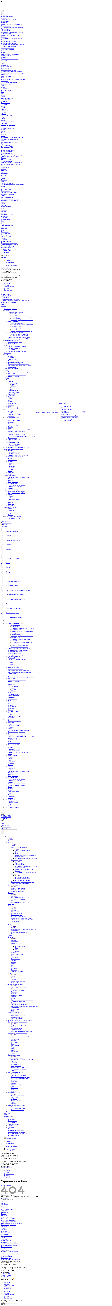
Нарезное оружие (20, 863)
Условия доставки (6, 1234)
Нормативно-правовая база (9, 1242)
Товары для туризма (17, 1058)
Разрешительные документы (9, 1243)
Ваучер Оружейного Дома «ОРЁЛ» (11, 1223)
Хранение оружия (6, 1255)
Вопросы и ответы (6, 1236)
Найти (3, 1304)
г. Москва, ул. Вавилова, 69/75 (10, 299)
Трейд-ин (3, 1253)
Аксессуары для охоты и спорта (20, 1036)
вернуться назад (8, 1199)
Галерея (3, 1228)
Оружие (13, 845)
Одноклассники (9, 286)
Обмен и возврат (6, 1240)
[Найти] (2, 12)
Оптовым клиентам (6, 1217)
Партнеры (4, 1215)
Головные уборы (20, 946)
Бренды (3, 1203)
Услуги (3, 1248)
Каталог (3, 1201)
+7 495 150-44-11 (6, 252)
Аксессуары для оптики (18, 1015)
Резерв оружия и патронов (9, 1221)
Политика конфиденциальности (10, 1245)
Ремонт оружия (5, 1250)
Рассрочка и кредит (6, 1256)
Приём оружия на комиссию (9, 1251)
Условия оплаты (5, 1232)
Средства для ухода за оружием (20, 1025)
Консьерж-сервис (6, 1258)
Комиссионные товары (18, 888)
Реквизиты (4, 1226)
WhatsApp (7, 288)
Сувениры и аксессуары (18, 1075)
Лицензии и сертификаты (8, 1225)
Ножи (13, 927)
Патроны (14, 896)
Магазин (10, 839)
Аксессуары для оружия (18, 987)
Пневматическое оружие (22, 877)
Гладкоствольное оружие (22, 850)
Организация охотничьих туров (10, 1259)
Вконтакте (7, 283)
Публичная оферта (6, 1247)
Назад (11, 838)
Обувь (13, 976)
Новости (3, 1214)
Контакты (4, 1229)
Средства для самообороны (19, 1108)
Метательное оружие (17, 1095)
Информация (11, 1119)
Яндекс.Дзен (8, 290)
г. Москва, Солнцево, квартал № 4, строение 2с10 (15, 300)
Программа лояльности (8, 1218)
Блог (2, 1207)
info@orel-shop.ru (7, 268)
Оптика (13, 908)
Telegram (6, 285)
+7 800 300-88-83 (6, 249)
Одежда (13, 940)
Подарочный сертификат (8, 1220)
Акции (3, 1206)
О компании (4, 1212)
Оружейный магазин (7, 1209)
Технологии (4, 1204)
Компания (4, 1210)
